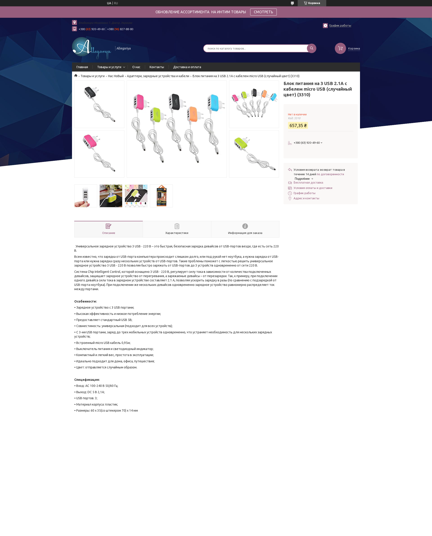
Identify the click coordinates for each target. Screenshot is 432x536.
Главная (82, 67)
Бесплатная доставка (308, 182)
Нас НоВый (116, 76)
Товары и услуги (109, 67)
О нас (136, 67)
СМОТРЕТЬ (263, 12)
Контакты (157, 67)
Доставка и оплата (187, 67)
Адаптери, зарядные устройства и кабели (158, 76)
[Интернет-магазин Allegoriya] (91, 48)
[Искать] (311, 48)
